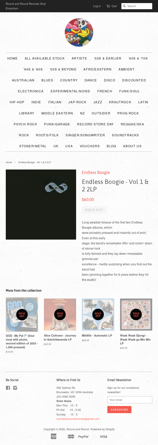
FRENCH (105, 91)
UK (56, 146)
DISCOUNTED (134, 80)
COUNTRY (69, 80)
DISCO (109, 80)
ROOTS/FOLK (47, 135)
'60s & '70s (138, 58)
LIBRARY (26, 113)
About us (132, 146)
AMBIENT (126, 69)
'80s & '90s (33, 69)
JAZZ (97, 102)
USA (69, 146)
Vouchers (90, 146)
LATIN (143, 102)
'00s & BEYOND (63, 69)
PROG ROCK (128, 113)
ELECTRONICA (31, 91)
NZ (82, 113)
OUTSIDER (101, 113)
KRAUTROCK (120, 102)
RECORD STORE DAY (95, 124)
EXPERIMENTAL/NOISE (71, 91)
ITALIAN (55, 102)
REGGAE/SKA (132, 124)
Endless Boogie (96, 172)
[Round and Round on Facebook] (8, 388)
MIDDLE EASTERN (57, 113)
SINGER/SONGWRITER (85, 135)
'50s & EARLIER (108, 58)
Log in (97, 6)
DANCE (91, 80)
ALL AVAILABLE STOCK (45, 58)
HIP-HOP (17, 102)
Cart (114, 6)
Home (12, 58)
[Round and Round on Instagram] (15, 388)
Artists (79, 58)
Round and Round (77, 429)
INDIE (36, 102)
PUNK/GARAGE (57, 124)
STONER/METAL (33, 146)
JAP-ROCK (77, 102)
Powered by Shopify (102, 429)
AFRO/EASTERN (97, 69)
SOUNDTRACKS (125, 135)
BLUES (47, 80)
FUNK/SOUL (129, 91)
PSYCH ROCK (25, 124)
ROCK (24, 135)
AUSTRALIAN (23, 80)
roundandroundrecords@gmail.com (77, 419)
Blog (111, 146)
